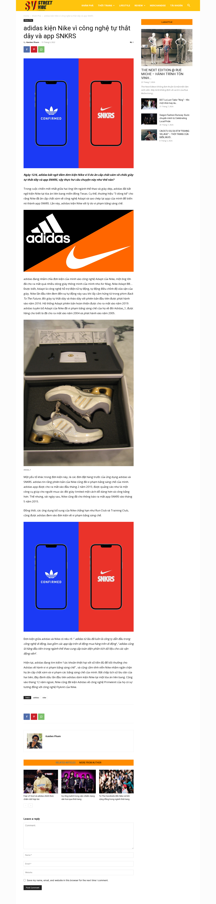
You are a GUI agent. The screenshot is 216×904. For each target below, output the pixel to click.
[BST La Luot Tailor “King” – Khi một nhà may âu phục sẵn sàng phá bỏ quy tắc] (149, 103)
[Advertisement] (167, 196)
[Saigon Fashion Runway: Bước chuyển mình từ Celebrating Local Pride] (149, 118)
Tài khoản (176, 5)
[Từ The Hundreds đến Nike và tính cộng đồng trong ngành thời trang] (116, 781)
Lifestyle (124, 5)
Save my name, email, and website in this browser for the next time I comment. (67, 880)
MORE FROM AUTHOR (90, 763)
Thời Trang (105, 5)
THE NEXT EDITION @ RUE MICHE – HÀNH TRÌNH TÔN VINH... (162, 74)
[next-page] (31, 805)
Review (139, 5)
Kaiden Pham (32, 42)
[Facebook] (27, 49)
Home (26, 16)
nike (44, 697)
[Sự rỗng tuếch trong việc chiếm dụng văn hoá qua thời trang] (78, 781)
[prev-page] (26, 805)
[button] (188, 5)
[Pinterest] (34, 49)
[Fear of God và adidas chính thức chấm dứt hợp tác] (41, 781)
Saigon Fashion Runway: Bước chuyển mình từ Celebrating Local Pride (174, 118)
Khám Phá (87, 5)
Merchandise (158, 5)
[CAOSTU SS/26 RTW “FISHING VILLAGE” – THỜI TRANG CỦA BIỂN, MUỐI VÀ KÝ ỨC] (149, 134)
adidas (36, 697)
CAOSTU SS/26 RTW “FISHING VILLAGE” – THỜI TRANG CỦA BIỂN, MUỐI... (174, 134)
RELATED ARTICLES (66, 763)
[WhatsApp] (41, 49)
